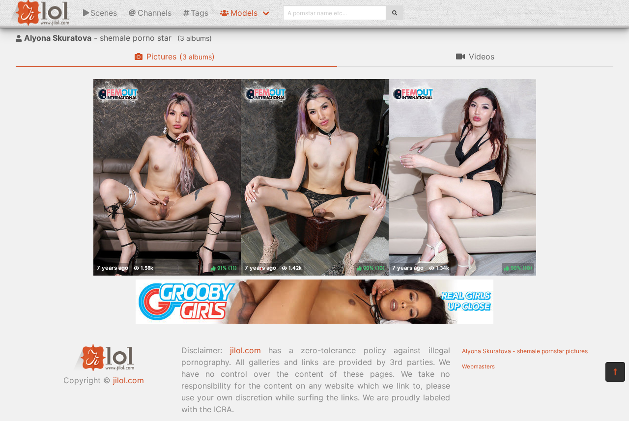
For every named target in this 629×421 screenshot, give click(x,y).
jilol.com (128, 380)
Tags (199, 13)
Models (243, 13)
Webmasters (478, 366)
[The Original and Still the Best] (314, 321)
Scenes (103, 13)
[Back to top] (615, 372)
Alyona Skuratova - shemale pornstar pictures (525, 351)
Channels (155, 13)
